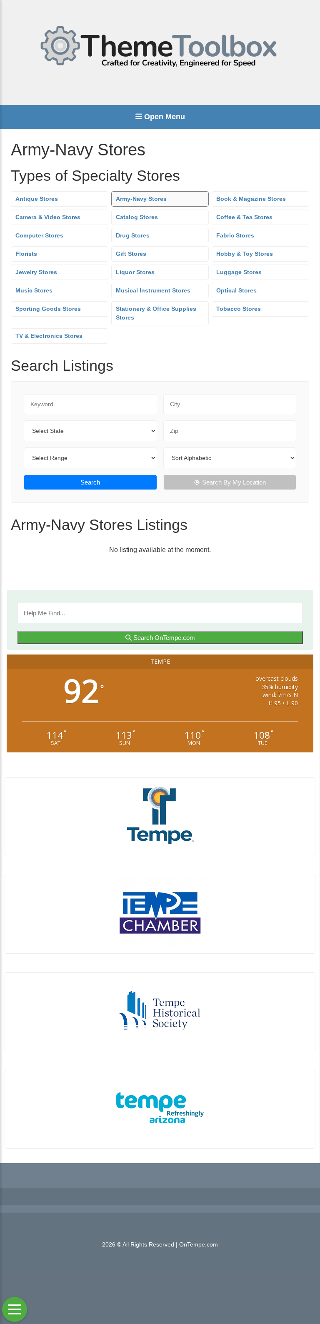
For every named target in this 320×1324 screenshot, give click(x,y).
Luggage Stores (239, 272)
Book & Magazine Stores (251, 198)
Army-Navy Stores (141, 198)
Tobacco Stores (238, 308)
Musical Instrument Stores (153, 290)
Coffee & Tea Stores (244, 217)
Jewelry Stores (36, 272)
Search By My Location (234, 482)
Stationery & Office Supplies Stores (156, 313)
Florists (26, 253)
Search (90, 482)
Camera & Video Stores (47, 217)
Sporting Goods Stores (48, 308)
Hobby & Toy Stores (244, 253)
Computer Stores (39, 235)
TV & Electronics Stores (48, 335)
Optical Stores (236, 290)
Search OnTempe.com (163, 637)
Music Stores (33, 290)
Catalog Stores (137, 217)
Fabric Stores (235, 235)
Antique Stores (36, 198)
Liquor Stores (135, 272)
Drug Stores (133, 235)
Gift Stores (131, 253)
